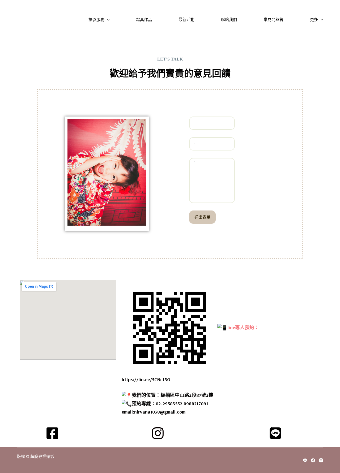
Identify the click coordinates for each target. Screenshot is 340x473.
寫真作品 (144, 19)
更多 (314, 19)
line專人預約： (243, 327)
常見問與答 (273, 19)
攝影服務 (96, 19)
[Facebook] (313, 460)
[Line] (305, 460)
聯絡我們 (229, 19)
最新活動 (186, 19)
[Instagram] (321, 460)
